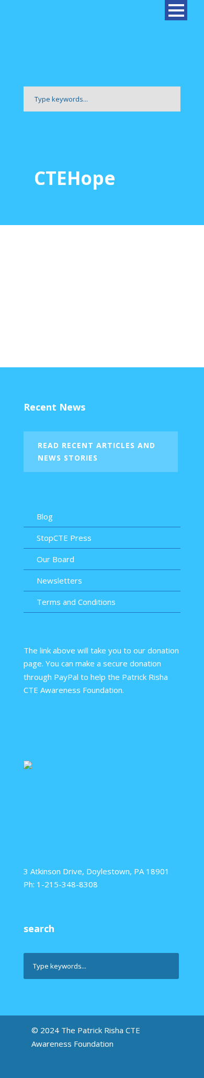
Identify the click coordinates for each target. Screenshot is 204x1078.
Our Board (55, 559)
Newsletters (59, 580)
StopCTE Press (64, 537)
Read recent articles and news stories (96, 451)
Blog (45, 516)
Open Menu (176, 10)
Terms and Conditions (76, 602)
